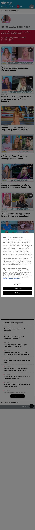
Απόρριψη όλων (17, 288)
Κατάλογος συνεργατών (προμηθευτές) (11, 278)
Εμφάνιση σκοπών (17, 284)
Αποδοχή (17, 292)
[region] (17, 265)
